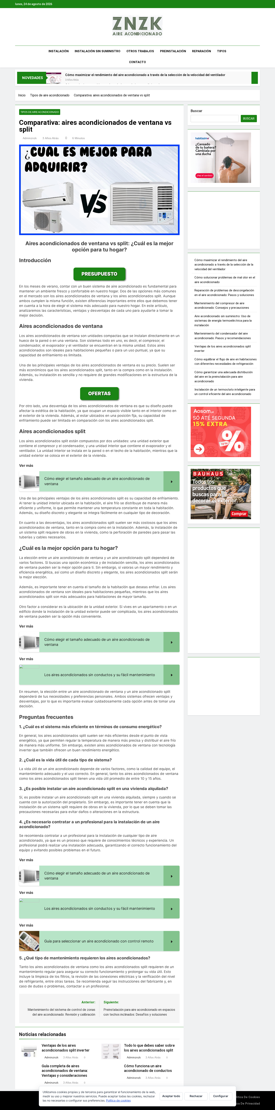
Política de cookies (246, 1097)
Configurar (220, 1096)
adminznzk (30, 138)
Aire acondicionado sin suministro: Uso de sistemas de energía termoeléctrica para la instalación (223, 320)
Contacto (137, 62)
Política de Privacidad (244, 1103)
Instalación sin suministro (97, 51)
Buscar (196, 111)
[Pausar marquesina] (254, 78)
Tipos (221, 51)
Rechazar (196, 1096)
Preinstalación (173, 51)
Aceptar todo (171, 1096)
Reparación (201, 51)
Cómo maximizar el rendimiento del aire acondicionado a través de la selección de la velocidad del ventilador (145, 75)
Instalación (59, 51)
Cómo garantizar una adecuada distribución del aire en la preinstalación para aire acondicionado (223, 376)
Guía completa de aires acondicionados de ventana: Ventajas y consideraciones (65, 1071)
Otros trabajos (140, 51)
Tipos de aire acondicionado (40, 112)
